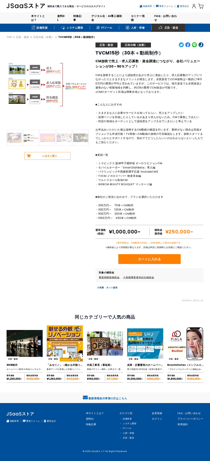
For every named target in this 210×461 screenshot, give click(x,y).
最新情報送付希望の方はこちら (107, 398)
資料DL (61, 18)
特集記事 (77, 18)
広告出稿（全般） (43, 37)
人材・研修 (128, 433)
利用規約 (183, 424)
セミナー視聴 (138, 18)
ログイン (157, 418)
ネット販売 (112, 287)
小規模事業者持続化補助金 (138, 277)
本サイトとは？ (38, 18)
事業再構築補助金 (109, 277)
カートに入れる (149, 259)
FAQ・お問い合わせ (165, 18)
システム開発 (129, 423)
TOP (9, 37)
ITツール (127, 428)
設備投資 (127, 418)
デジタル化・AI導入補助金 (106, 18)
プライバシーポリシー (190, 418)
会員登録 (157, 413)
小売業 (100, 287)
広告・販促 (22, 37)
